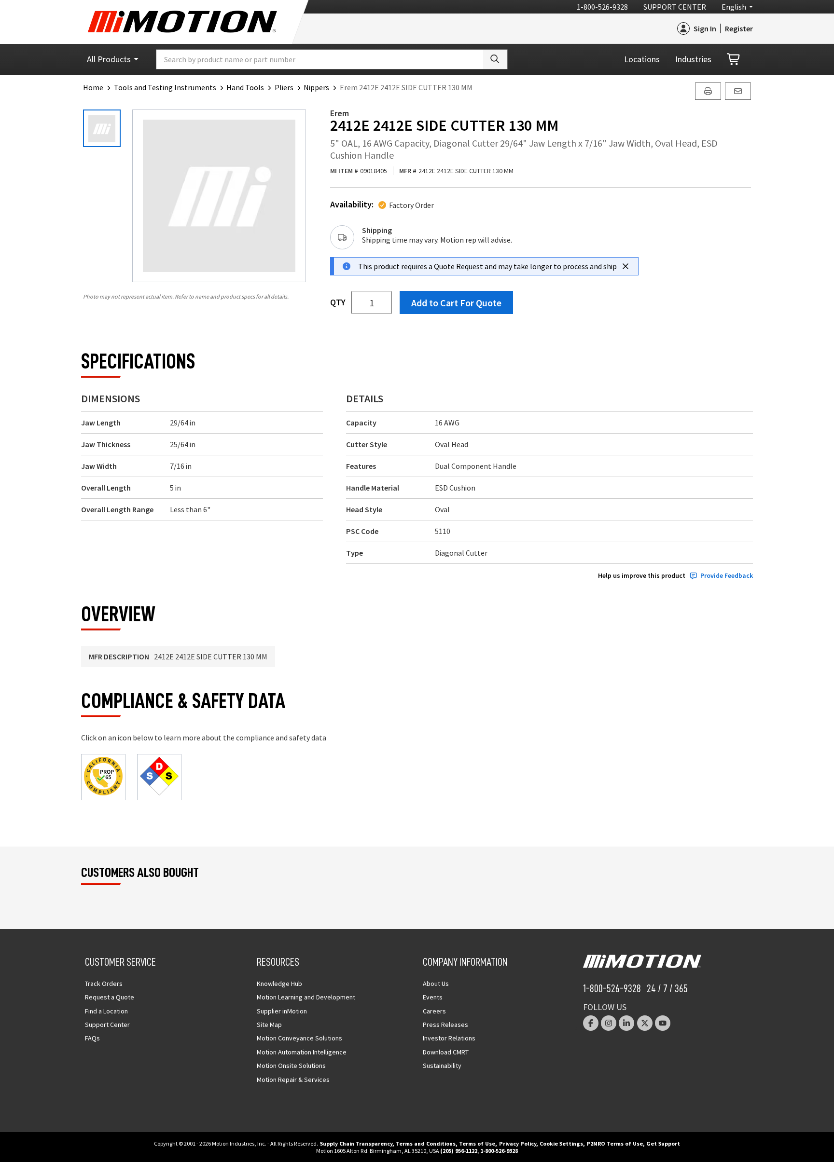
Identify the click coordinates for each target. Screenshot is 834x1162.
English (734, 7)
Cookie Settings (561, 1143)
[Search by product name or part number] (495, 59)
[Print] (708, 91)
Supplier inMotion (282, 1011)
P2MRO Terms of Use (614, 1143)
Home (93, 87)
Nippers (316, 87)
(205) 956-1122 (458, 1150)
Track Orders (104, 983)
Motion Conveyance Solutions (299, 1038)
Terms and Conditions (426, 1143)
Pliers (284, 87)
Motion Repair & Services (293, 1079)
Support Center (674, 7)
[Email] (738, 91)
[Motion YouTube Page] (662, 1023)
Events (433, 997)
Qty (338, 302)
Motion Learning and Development (306, 997)
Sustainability (442, 1065)
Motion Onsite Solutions (291, 1065)
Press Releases (445, 1024)
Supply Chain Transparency (356, 1143)
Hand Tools (245, 87)
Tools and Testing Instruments (165, 87)
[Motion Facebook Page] (590, 1023)
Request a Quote (109, 997)
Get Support (663, 1143)
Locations (642, 59)
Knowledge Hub (279, 983)
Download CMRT (446, 1052)
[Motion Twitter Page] (645, 1023)
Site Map (269, 1024)
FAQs (92, 1038)
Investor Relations (449, 1038)
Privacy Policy (517, 1143)
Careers (434, 1011)
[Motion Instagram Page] (608, 1023)
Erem (339, 113)
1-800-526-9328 (602, 7)
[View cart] (734, 59)
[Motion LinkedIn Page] (626, 1023)
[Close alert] (625, 266)
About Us (436, 983)
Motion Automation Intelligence (302, 1052)
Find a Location (106, 1011)
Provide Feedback (726, 576)
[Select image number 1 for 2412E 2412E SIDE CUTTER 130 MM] (102, 128)
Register (739, 28)
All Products (109, 59)
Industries (693, 59)
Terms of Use (477, 1143)
